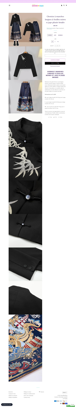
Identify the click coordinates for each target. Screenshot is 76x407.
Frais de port (49, 28)
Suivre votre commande (28, 396)
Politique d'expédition (13, 397)
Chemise (50, 35)
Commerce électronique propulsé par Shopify (60, 398)
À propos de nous (12, 394)
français (64, 392)
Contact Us (71, 405)
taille (55, 39)
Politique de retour (27, 392)
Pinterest (42, 392)
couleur (55, 32)
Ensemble (60, 35)
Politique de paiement (13, 396)
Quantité (52, 46)
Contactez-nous (27, 397)
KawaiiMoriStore (64, 395)
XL (58, 41)
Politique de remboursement (29, 394)
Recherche (11, 392)
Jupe (55, 35)
